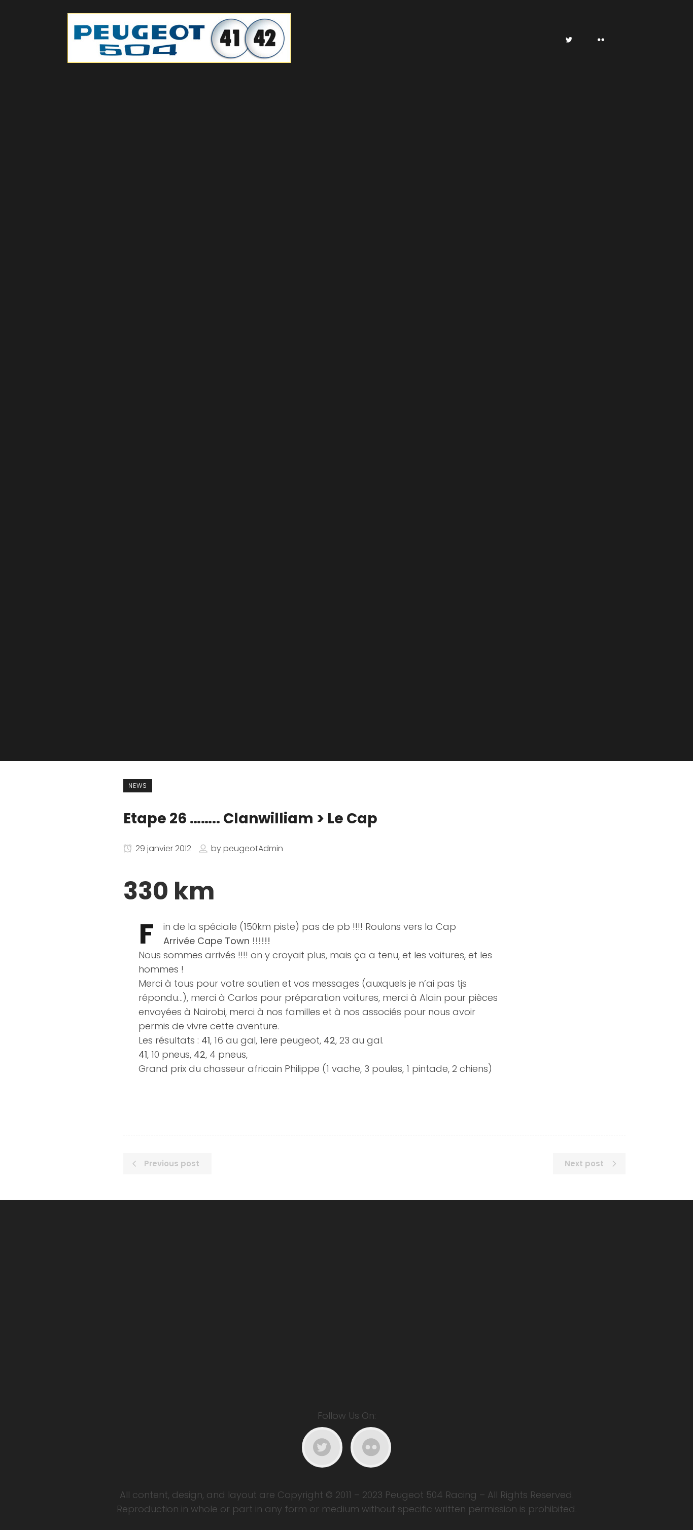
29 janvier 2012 (162, 848)
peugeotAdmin (253, 848)
